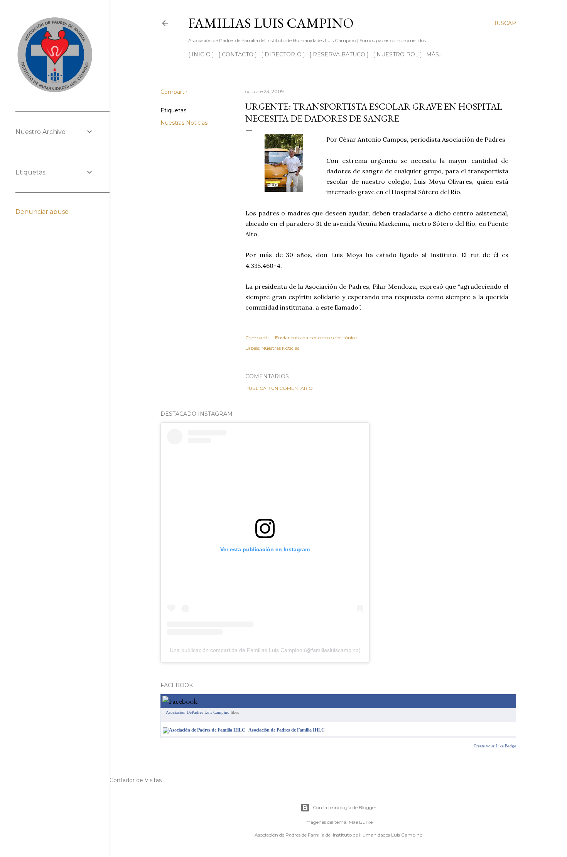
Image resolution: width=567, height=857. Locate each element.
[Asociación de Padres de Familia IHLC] (204, 730)
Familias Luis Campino (271, 23)
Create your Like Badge (495, 746)
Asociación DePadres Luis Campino (198, 712)
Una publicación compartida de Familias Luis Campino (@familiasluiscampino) (265, 650)
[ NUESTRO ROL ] (397, 54)
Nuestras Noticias (184, 122)
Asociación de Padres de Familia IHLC (286, 730)
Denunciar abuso (42, 211)
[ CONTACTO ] (237, 54)
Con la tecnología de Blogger (344, 807)
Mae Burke (361, 822)
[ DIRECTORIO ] (283, 54)
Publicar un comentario (279, 388)
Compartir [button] (173, 91)
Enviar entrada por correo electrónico (316, 337)
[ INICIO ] (201, 54)
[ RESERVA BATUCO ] (339, 54)
